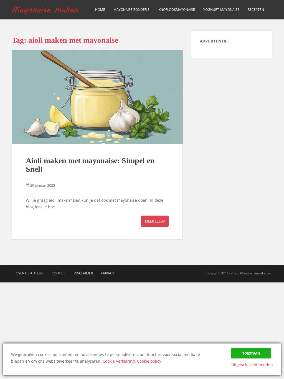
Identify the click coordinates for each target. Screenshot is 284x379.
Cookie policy (149, 361)
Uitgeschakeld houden (252, 364)
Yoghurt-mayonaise (221, 9)
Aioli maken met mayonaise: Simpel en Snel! (90, 164)
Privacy (107, 273)
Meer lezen (155, 221)
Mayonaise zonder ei (131, 9)
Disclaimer (83, 273)
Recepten (256, 9)
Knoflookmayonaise (177, 9)
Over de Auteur (29, 273)
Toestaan (251, 353)
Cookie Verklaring (119, 361)
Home (100, 9)
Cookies (58, 273)
